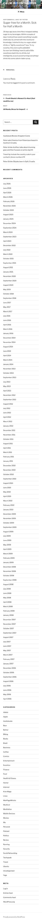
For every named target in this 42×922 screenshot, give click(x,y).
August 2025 (8, 215)
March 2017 (7, 311)
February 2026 (8, 201)
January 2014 (8, 364)
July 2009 (7, 536)
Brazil (5, 743)
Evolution (6, 765)
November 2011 (9, 435)
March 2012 (7, 422)
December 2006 (9, 668)
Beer (5, 726)
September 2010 (9, 479)
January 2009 (8, 562)
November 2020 (9, 276)
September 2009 (9, 527)
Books (5, 739)
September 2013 (9, 377)
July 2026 (7, 184)
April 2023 (7, 241)
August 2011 (8, 444)
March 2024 (7, 232)
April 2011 (7, 448)
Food (5, 774)
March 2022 (7, 254)
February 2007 (8, 659)
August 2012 (8, 404)
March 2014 (7, 360)
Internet (6, 787)
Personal (10, 70)
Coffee (6, 752)
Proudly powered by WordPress (14, 917)
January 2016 (8, 333)
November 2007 (9, 624)
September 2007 (9, 633)
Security (6, 849)
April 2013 (7, 391)
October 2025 (8, 210)
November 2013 (9, 369)
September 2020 (9, 281)
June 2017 (7, 303)
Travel (5, 862)
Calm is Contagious (20, 3)
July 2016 (6, 316)
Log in (5, 889)
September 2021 (9, 263)
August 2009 (8, 532)
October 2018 (8, 294)
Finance (6, 770)
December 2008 (9, 567)
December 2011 (9, 430)
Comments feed (9, 897)
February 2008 (9, 611)
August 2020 (8, 285)
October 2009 (8, 523)
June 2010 (7, 488)
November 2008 (9, 571)
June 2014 (7, 351)
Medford (6, 805)
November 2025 (9, 206)
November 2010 (9, 470)
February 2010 (8, 505)
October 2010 (8, 474)
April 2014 (7, 356)
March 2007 (7, 655)
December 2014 (9, 338)
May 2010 (7, 492)
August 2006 (8, 681)
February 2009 (9, 558)
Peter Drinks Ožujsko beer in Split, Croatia (19, 161)
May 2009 (7, 545)
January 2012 (8, 426)
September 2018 (9, 298)
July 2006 (7, 686)
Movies (6, 818)
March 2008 (8, 606)
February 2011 (8, 457)
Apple (5, 717)
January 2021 (8, 272)
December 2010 (9, 466)
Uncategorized (8, 871)
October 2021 (8, 259)
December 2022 (9, 245)
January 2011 (8, 461)
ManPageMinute (9, 800)
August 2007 (8, 637)
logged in (16, 83)
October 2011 (8, 439)
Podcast (6, 831)
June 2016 (7, 320)
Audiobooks (7, 721)
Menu (22, 12)
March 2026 (7, 197)
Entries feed (8, 893)
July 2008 (7, 589)
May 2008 (7, 598)
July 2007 (7, 642)
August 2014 (8, 347)
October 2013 (8, 373)
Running (6, 844)
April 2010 (7, 496)
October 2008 (8, 576)
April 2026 (7, 193)
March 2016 (7, 329)
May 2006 (7, 694)
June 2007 (7, 646)
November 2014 (9, 342)
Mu (4, 822)
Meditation (7, 809)
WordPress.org (9, 902)
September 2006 (9, 677)
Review (6, 840)
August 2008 (8, 584)
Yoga (5, 875)
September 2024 (9, 228)
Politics (6, 836)
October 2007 (8, 628)
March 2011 (7, 452)
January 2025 (8, 219)
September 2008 (9, 580)
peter (25, 19)
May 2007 (7, 651)
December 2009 (9, 514)
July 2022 (6, 250)
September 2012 (9, 400)
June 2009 (7, 540)
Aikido (5, 712)
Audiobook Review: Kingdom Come (16, 136)
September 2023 (9, 237)
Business (6, 748)
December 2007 (9, 620)
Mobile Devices (9, 814)
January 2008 (8, 615)
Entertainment (8, 761)
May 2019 (7, 290)
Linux (5, 796)
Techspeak (7, 858)
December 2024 (9, 223)
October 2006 (8, 672)
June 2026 (7, 188)
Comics (6, 756)
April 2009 (7, 549)
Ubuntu (6, 866)
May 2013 (7, 386)
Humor (6, 783)
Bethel (5, 730)
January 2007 (8, 664)
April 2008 (7, 602)
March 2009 (8, 554)
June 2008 (7, 593)
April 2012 (7, 417)
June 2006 (7, 690)
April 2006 (7, 699)
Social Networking (10, 853)
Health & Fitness (9, 778)
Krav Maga (7, 792)
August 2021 (8, 267)
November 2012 (9, 395)
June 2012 (7, 413)
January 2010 (8, 510)
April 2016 (7, 325)
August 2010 (8, 483)
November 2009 (9, 518)
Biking (5, 734)
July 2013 (6, 382)
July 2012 (6, 408)
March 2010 (7, 501)
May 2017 (7, 307)
